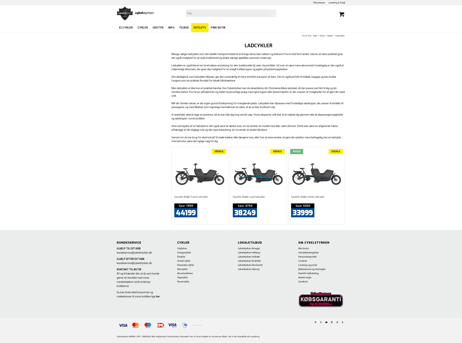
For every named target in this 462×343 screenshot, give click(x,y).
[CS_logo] (185, 13)
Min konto (303, 248)
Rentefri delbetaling (308, 273)
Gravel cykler (183, 261)
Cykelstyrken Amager (249, 248)
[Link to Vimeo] (331, 322)
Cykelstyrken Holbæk (249, 256)
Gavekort (303, 281)
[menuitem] (126, 27)
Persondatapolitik (307, 256)
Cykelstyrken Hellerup (249, 252)
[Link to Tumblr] (342, 322)
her (158, 296)
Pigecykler (182, 277)
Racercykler (183, 281)
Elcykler (181, 256)
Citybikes (182, 248)
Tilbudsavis (319, 2)
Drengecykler (184, 252)
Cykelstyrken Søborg (249, 269)
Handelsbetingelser (308, 252)
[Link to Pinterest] (315, 322)
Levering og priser (307, 265)
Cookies (302, 261)
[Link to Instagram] (337, 322)
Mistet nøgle (304, 277)
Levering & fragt (337, 2)
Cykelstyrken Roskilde (249, 261)
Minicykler (182, 269)
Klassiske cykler (185, 265)
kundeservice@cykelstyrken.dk (134, 252)
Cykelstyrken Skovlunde (250, 265)
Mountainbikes (185, 273)
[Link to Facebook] (321, 322)
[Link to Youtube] (326, 322)
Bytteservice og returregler (312, 269)
